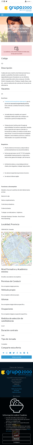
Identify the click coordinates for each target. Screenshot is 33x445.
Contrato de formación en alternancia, (15, 101)
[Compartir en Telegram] (3, 353)
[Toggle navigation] (2, 15)
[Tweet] (14, 353)
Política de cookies (16, 392)
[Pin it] (24, 353)
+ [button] (3, 234)
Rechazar (16, 438)
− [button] (3, 237)
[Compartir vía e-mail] (10, 353)
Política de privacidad (16, 389)
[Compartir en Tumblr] (27, 353)
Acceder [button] (28, 1)
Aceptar (16, 435)
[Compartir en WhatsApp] (7, 353)
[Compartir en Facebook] (17, 353)
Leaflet (16, 265)
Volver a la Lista (16, 357)
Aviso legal (16, 390)
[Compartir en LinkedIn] (20, 353)
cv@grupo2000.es (16, 386)
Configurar (16, 442)
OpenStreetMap (23, 265)
